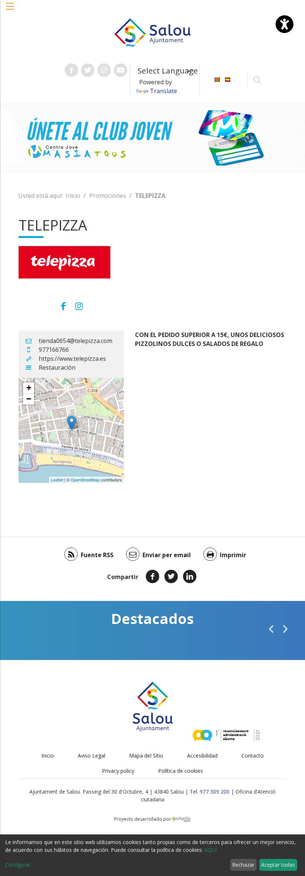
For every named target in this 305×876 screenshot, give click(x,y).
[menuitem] (217, 79)
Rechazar (243, 864)
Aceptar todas (278, 864)
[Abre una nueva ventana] (71, 70)
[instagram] (79, 306)
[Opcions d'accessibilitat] (284, 24)
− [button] (28, 398)
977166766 (54, 350)
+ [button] (28, 387)
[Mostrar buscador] (257, 79)
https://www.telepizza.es (72, 358)
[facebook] (63, 306)
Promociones (107, 196)
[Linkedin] (189, 576)
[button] (10, 10)
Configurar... (19, 864)
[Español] (227, 78)
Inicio (72, 196)
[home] (152, 32)
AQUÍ (210, 849)
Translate (163, 91)
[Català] (217, 78)
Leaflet (57, 480)
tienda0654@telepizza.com (75, 341)
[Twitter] (171, 576)
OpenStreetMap (85, 480)
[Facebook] (152, 576)
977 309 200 (214, 791)
